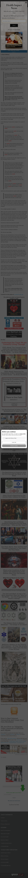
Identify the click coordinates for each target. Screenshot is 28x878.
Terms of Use (22, 433)
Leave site (14, 442)
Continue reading (14, 445)
